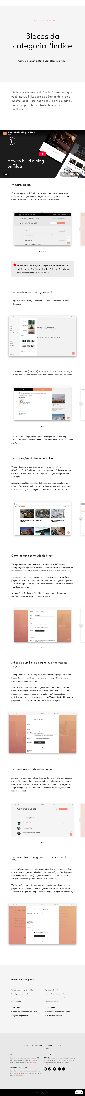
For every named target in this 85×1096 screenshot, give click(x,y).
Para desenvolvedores (53, 1015)
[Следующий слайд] (81, 229)
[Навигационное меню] (3, 3)
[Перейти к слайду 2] (41, 251)
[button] (79, 1092)
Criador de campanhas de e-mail (24, 1011)
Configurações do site (20, 994)
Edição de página (18, 998)
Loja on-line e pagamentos (55, 994)
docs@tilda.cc (18, 1075)
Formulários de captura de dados (58, 998)
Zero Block (15, 1008)
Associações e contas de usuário (57, 1011)
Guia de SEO (16, 1002)
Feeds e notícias (51, 1008)
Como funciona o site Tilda (22, 990)
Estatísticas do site (52, 1002)
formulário (33, 1062)
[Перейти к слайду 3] (43, 251)
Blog (59, 1045)
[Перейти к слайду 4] (45, 251)
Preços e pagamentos (20, 1015)
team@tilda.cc (48, 1065)
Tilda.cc (26, 1045)
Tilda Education (36, 1045)
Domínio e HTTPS (51, 990)
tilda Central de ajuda (42, 21)
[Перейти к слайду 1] (39, 251)
